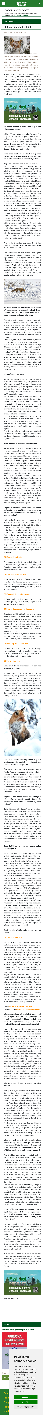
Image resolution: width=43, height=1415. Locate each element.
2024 (34, 13)
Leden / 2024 (8, 15)
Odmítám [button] (25, 1402)
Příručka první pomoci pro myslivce (18, 1329)
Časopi (11, 13)
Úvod (6, 13)
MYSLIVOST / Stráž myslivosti (23, 13)
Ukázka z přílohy (7, 1373)
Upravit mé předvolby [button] (25, 1407)
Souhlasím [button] (26, 1397)
